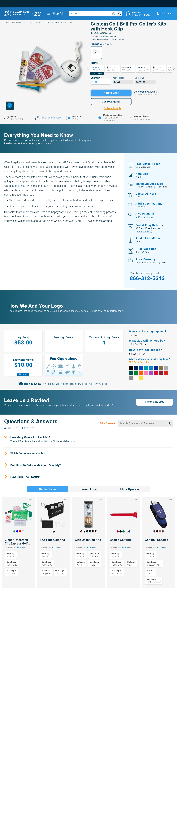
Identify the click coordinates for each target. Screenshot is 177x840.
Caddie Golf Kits (121, 540)
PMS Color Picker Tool (142, 362)
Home (8, 23)
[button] (96, 52)
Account (165, 13)
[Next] (172, 68)
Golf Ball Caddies (156, 540)
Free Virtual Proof (148, 165)
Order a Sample (112, 108)
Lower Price (88, 489)
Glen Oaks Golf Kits (88, 540)
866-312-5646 (147, 278)
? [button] (143, 354)
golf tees (19, 185)
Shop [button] (57, 13)
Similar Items (47, 489)
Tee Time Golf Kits (52, 540)
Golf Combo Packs (34, 23)
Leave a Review (154, 402)
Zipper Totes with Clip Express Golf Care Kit (16, 541)
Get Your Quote (111, 101)
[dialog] (10, 106)
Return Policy (144, 231)
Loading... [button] (153, 91)
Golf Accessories (18, 23)
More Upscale (129, 489)
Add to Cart (111, 92)
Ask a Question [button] (107, 423)
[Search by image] (114, 14)
